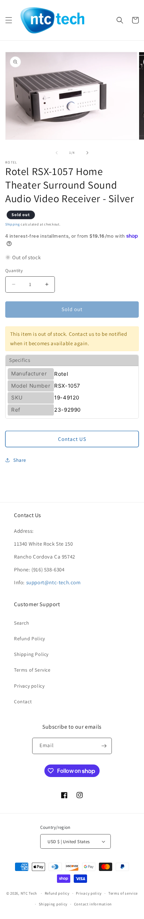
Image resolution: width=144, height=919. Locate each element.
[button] (8, 20)
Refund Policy (29, 638)
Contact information (93, 904)
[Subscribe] (103, 746)
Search (21, 623)
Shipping (12, 224)
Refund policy (57, 893)
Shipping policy (53, 904)
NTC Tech (29, 893)
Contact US (72, 439)
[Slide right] (87, 152)
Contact (23, 701)
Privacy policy (29, 686)
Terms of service (123, 893)
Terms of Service (32, 670)
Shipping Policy (31, 654)
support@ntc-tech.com (53, 582)
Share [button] (19, 460)
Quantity (14, 271)
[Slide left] (56, 152)
